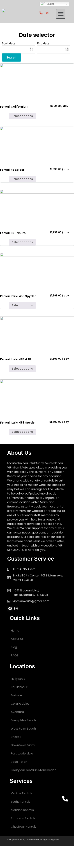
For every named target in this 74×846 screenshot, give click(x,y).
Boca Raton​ (19, 762)
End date (43, 43)
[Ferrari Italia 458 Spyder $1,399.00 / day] (37, 271)
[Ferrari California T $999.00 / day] (37, 82)
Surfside (16, 695)
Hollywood (18, 679)
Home (15, 630)
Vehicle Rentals (22, 793)
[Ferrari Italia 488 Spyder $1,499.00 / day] (37, 398)
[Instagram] (16, 608)
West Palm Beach (23, 728)
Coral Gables (20, 704)
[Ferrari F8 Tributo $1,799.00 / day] (37, 208)
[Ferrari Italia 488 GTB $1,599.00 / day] (37, 334)
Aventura (17, 712)
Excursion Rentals (23, 818)
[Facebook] (10, 608)
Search (11, 57)
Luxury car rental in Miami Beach (33, 770)
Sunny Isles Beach (23, 720)
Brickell (16, 737)
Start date (8, 43)
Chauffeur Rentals (23, 827)
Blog (14, 647)
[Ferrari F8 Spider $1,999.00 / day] (37, 145)
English (50, 4)
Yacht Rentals (20, 802)
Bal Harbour (19, 687)
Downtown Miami (23, 745)
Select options (22, 116)
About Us (17, 639)
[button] (60, 14)
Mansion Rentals (22, 810)
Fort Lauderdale (22, 753)
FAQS (14, 655)
